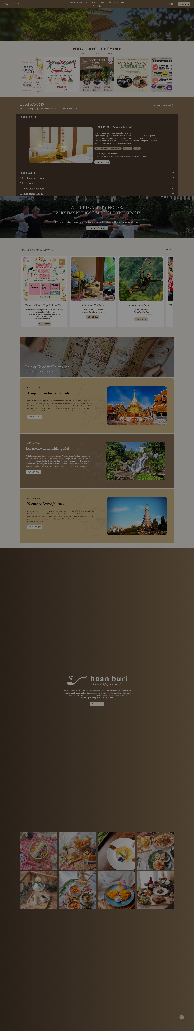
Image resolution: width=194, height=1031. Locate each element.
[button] (133, 494)
